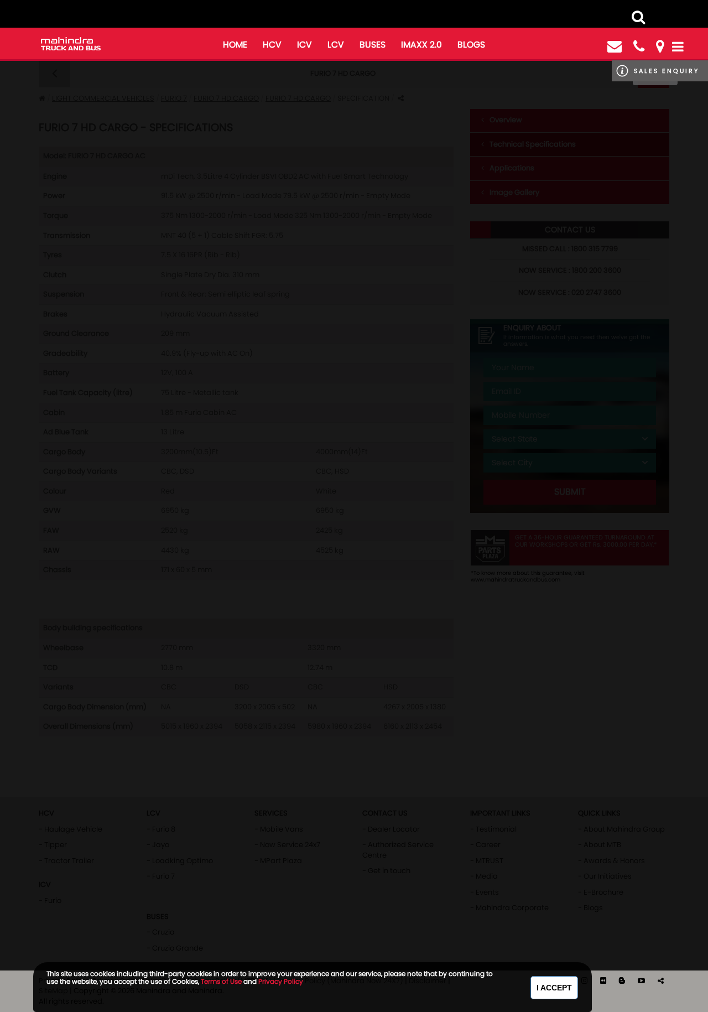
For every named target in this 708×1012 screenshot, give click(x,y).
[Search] (638, 17)
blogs (471, 44)
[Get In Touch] (614, 46)
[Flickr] (604, 980)
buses (373, 44)
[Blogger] (622, 980)
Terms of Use (221, 981)
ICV (304, 44)
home (235, 44)
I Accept (554, 987)
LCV (335, 44)
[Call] (638, 46)
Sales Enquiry (666, 70)
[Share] (660, 980)
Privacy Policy (280, 981)
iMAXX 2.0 (421, 44)
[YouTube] (642, 980)
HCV (272, 44)
